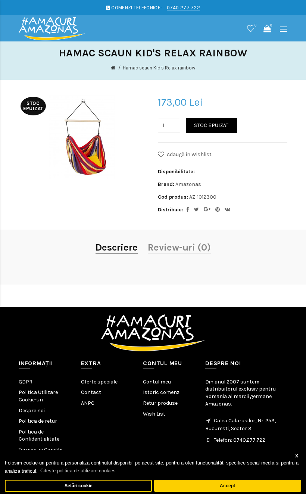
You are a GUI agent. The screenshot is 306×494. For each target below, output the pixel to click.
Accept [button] (227, 485)
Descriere (117, 247)
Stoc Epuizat (211, 125)
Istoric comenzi (162, 392)
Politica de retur (38, 421)
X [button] (296, 455)
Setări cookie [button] (79, 485)
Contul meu (157, 382)
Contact (91, 392)
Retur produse (160, 403)
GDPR (25, 382)
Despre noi (32, 410)
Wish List (154, 414)
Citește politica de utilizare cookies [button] (78, 470)
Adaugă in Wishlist (189, 154)
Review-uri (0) (179, 247)
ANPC (87, 403)
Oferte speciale (99, 382)
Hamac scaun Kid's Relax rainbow (159, 68)
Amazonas (188, 184)
